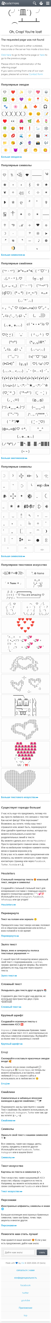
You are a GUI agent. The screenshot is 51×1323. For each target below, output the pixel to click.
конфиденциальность (25, 1277)
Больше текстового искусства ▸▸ (19, 797)
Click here (6, 54)
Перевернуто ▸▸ (10, 935)
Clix (22, 1263)
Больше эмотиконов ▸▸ (14, 458)
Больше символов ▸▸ (13, 254)
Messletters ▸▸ (8, 904)
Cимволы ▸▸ (8, 1157)
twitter (25, 1292)
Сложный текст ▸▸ (11, 1006)
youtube (25, 1300)
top (25, 1315)
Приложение (25, 1307)
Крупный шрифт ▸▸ (12, 1043)
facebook (25, 1285)
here (42, 54)
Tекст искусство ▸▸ (11, 1191)
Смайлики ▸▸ (8, 1120)
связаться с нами (25, 1270)
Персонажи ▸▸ (9, 1225)
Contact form (36, 74)
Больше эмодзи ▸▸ (11, 156)
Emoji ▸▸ (5, 1083)
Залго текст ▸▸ (9, 975)
